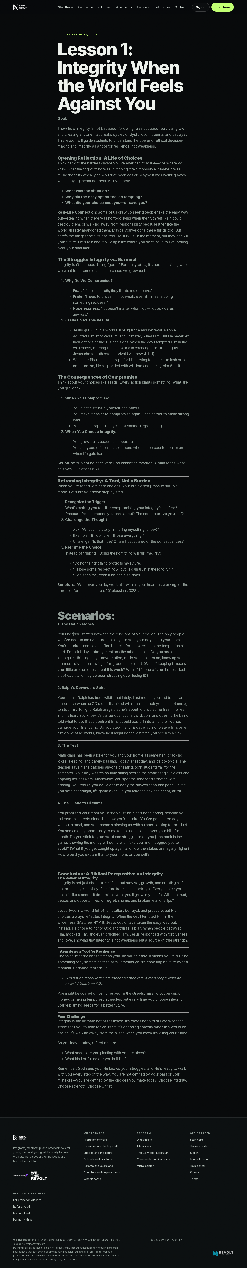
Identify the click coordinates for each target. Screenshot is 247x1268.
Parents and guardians (98, 1165)
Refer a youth (22, 1206)
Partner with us (23, 1219)
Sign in (201, 7)
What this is (65, 7)
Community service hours (153, 1159)
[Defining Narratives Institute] (20, 7)
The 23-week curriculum (153, 1152)
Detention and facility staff (101, 1146)
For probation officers (27, 1200)
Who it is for (124, 7)
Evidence (143, 7)
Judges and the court (98, 1152)
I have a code (199, 1146)
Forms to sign (199, 1159)
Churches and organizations (102, 1172)
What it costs (92, 1179)
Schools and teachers (98, 1159)
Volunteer (104, 7)
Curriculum (85, 7)
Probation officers (95, 1139)
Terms (194, 1179)
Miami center (145, 1165)
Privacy (195, 1172)
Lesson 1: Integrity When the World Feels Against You (120, 76)
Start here (223, 7)
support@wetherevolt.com (29, 1243)
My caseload (21, 1213)
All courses (144, 1146)
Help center (162, 7)
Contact (180, 7)
